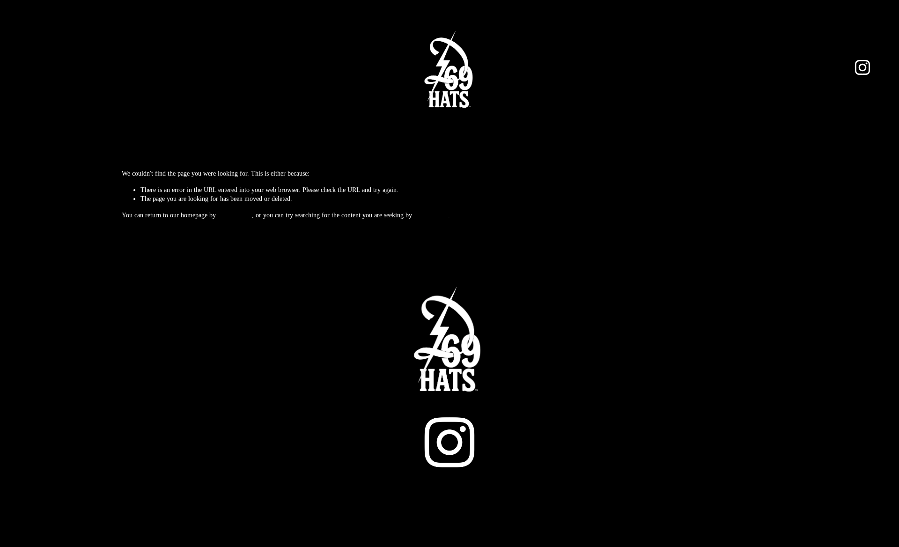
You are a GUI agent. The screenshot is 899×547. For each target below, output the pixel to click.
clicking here (235, 215)
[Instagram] (862, 67)
